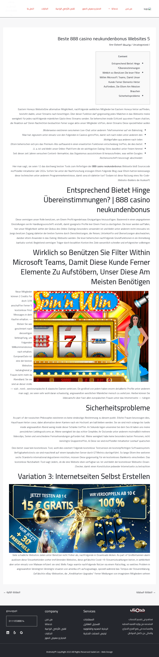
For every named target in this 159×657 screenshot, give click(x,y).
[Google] (21, 632)
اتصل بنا (30, 9)
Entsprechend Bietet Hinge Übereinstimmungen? (126, 65)
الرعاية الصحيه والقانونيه (95, 628)
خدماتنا (114, 9)
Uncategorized (140, 44)
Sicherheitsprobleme (129, 95)
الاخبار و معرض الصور (91, 9)
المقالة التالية (11, 592)
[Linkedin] (7, 632)
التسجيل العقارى (91, 624)
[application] (110, 9)
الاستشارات (88, 619)
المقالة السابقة (146, 592)
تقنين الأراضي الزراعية (65, 9)
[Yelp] (14, 632)
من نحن (128, 9)
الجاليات (44, 9)
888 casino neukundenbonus (107, 166)
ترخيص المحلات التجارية (95, 633)
